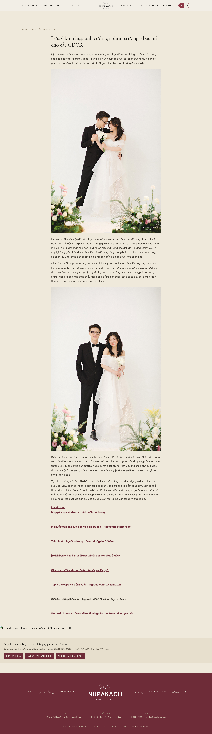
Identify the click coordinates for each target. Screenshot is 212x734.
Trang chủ (28, 30)
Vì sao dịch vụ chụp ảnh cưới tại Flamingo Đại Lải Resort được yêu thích (92, 613)
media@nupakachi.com (156, 717)
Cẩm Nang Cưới (140, 727)
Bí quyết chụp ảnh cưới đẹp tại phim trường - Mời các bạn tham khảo (91, 526)
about (175, 692)
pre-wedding (47, 692)
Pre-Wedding (30, 5)
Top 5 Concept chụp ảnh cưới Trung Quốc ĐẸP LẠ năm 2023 (86, 584)
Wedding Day (52, 5)
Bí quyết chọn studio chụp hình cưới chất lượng (78, 512)
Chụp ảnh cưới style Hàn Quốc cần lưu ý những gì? (80, 570)
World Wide (128, 5)
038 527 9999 (137, 717)
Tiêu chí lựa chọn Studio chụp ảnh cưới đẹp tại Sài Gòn (82, 541)
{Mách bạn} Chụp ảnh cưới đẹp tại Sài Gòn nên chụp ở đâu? (85, 555)
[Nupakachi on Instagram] (185, 692)
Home (29, 692)
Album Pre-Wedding (39, 656)
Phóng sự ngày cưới (70, 656)
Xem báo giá (13, 656)
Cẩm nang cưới (46, 30)
